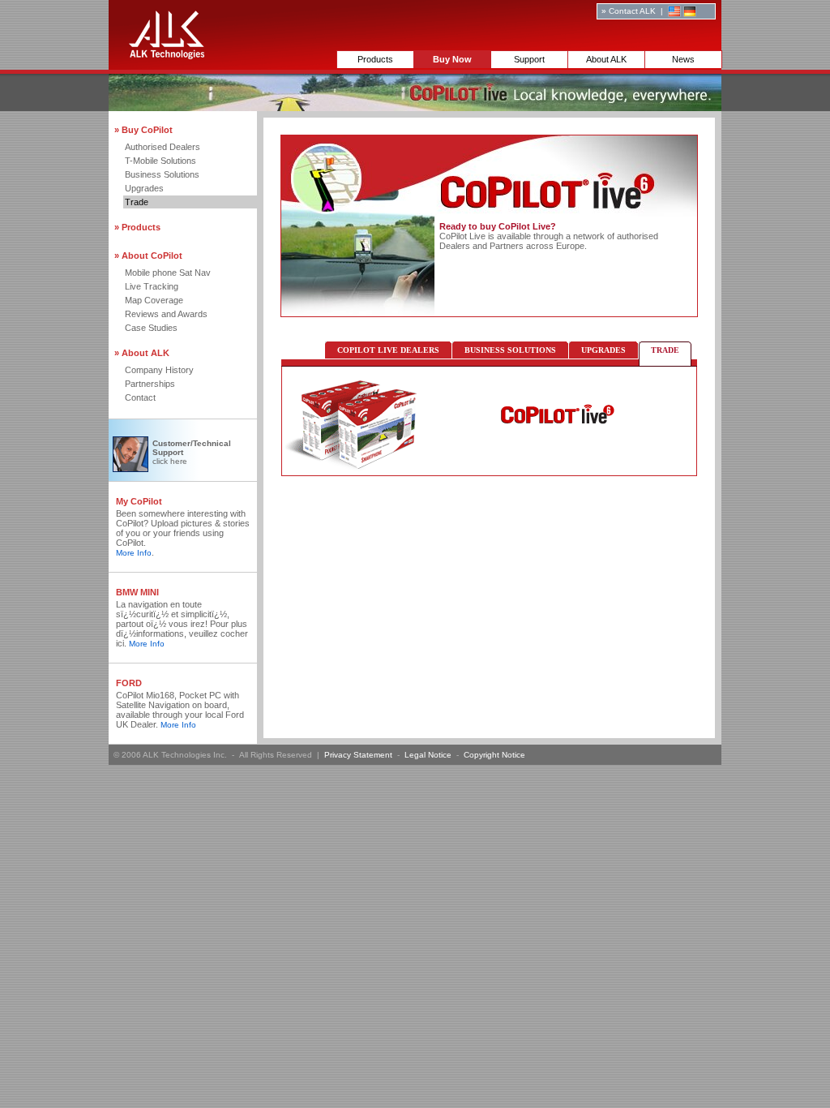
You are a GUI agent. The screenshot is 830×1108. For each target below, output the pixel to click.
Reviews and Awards (166, 314)
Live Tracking (151, 286)
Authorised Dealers (162, 147)
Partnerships (150, 384)
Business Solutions (162, 174)
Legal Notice (427, 754)
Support (529, 59)
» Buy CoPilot (143, 130)
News (683, 59)
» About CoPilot (148, 255)
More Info (134, 552)
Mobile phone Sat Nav (168, 272)
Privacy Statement (358, 754)
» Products (137, 227)
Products (375, 59)
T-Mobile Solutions (160, 160)
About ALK (606, 59)
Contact (140, 397)
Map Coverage (154, 300)
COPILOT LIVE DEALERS (388, 350)
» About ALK (141, 353)
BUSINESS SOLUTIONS (510, 350)
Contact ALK (632, 10)
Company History (159, 370)
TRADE (665, 350)
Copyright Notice (494, 754)
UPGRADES (603, 350)
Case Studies (151, 328)
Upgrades (144, 188)
